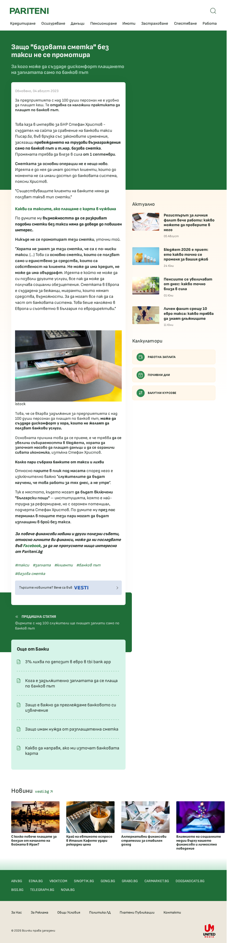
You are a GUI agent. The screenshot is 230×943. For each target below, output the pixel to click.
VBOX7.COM (58, 881)
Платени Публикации (137, 912)
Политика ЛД (100, 912)
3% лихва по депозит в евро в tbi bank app (68, 662)
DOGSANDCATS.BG (190, 881)
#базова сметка (30, 573)
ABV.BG (16, 881)
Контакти (172, 912)
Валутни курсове (162, 393)
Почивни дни (159, 375)
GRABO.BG (130, 881)
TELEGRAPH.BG (42, 890)
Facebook (32, 545)
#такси (22, 565)
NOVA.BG (68, 890)
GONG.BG (108, 881)
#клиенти (63, 565)
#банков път (88, 565)
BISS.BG (17, 890)
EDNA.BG (36, 881)
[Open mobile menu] (213, 11)
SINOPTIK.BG (84, 881)
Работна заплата (162, 357)
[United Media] (209, 931)
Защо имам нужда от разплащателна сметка (71, 729)
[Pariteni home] (29, 11)
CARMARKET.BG (156, 881)
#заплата (42, 565)
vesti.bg (42, 791)
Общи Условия (68, 912)
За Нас (16, 912)
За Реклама (39, 912)
